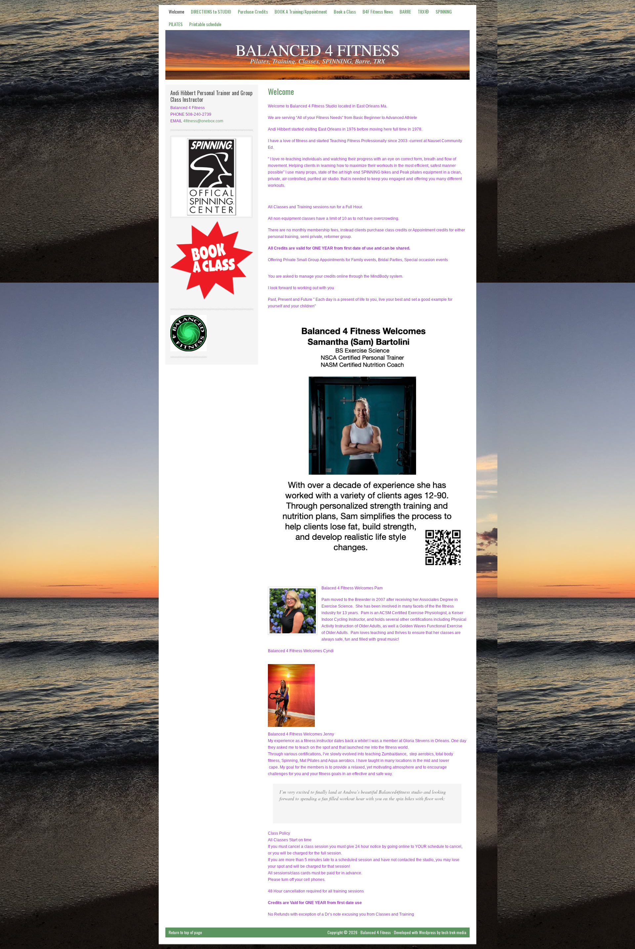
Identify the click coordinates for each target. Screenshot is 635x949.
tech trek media (454, 932)
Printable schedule (205, 23)
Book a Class (345, 11)
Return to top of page (185, 932)
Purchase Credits (253, 11)
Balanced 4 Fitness (375, 932)
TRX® (421, 13)
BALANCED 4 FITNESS (317, 49)
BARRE (405, 11)
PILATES (174, 25)
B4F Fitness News (376, 13)
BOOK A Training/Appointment (301, 11)
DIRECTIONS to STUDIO (211, 11)
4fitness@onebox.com (203, 121)
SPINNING (442, 13)
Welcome (176, 11)
